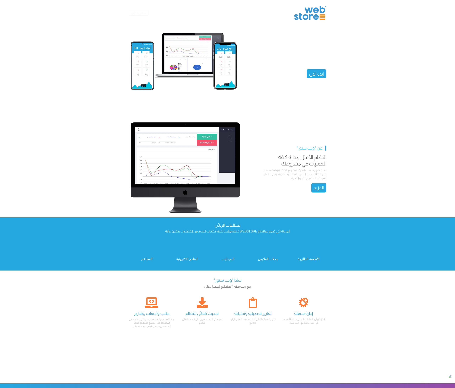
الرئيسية (276, 13)
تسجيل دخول (138, 12)
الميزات (248, 13)
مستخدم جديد (216, 13)
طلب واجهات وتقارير (151, 313)
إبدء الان (316, 73)
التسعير (234, 13)
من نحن (262, 13)
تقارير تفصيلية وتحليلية (253, 313)
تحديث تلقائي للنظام (202, 313)
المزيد (319, 187)
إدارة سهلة (303, 313)
